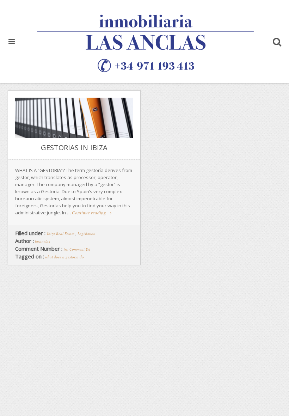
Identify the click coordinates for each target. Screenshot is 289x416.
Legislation (87, 233)
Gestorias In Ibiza (74, 147)
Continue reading (92, 212)
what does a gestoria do (64, 256)
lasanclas (42, 241)
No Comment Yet (77, 249)
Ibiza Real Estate (60, 233)
